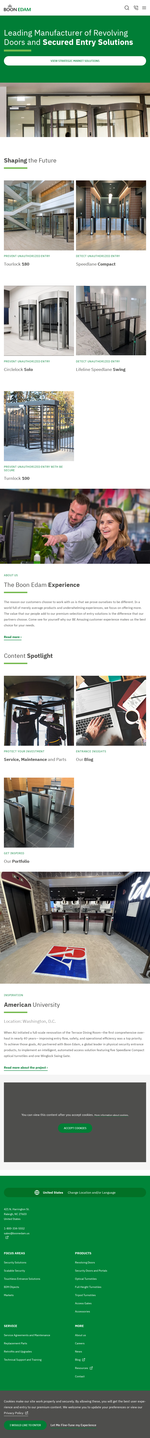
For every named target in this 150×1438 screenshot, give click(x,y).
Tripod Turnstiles (85, 1295)
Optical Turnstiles (86, 1279)
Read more (12, 637)
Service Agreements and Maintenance (27, 1335)
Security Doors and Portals (91, 1270)
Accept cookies (75, 1128)
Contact (80, 1376)
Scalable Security (14, 1270)
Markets (9, 1295)
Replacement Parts (15, 1343)
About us (80, 1335)
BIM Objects (11, 1287)
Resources (81, 1368)
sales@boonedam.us (16, 1233)
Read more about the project (25, 1067)
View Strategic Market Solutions (75, 61)
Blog (77, 1359)
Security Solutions (15, 1262)
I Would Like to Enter (25, 1425)
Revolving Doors (85, 1262)
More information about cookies (111, 1115)
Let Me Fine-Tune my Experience (73, 1425)
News (78, 1351)
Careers (80, 1343)
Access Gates (83, 1303)
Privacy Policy (13, 1413)
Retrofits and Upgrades (18, 1351)
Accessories (82, 1311)
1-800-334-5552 (14, 1228)
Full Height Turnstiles (88, 1287)
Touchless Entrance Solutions (22, 1279)
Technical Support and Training (22, 1359)
